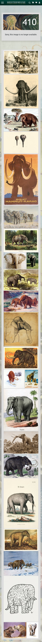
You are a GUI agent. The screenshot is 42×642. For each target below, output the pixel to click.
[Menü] (2, 3)
